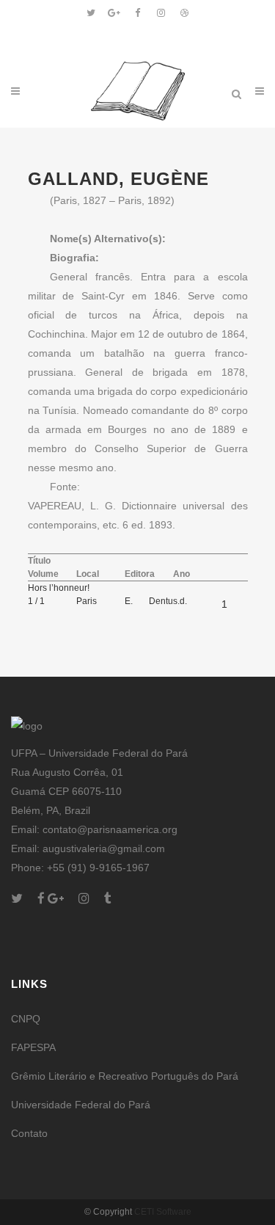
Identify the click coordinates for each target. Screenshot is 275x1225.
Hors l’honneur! (58, 588)
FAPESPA (33, 1047)
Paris (86, 601)
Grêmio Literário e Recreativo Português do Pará (124, 1076)
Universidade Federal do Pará (80, 1105)
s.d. (180, 601)
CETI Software (162, 1212)
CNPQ (25, 1019)
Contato (29, 1133)
